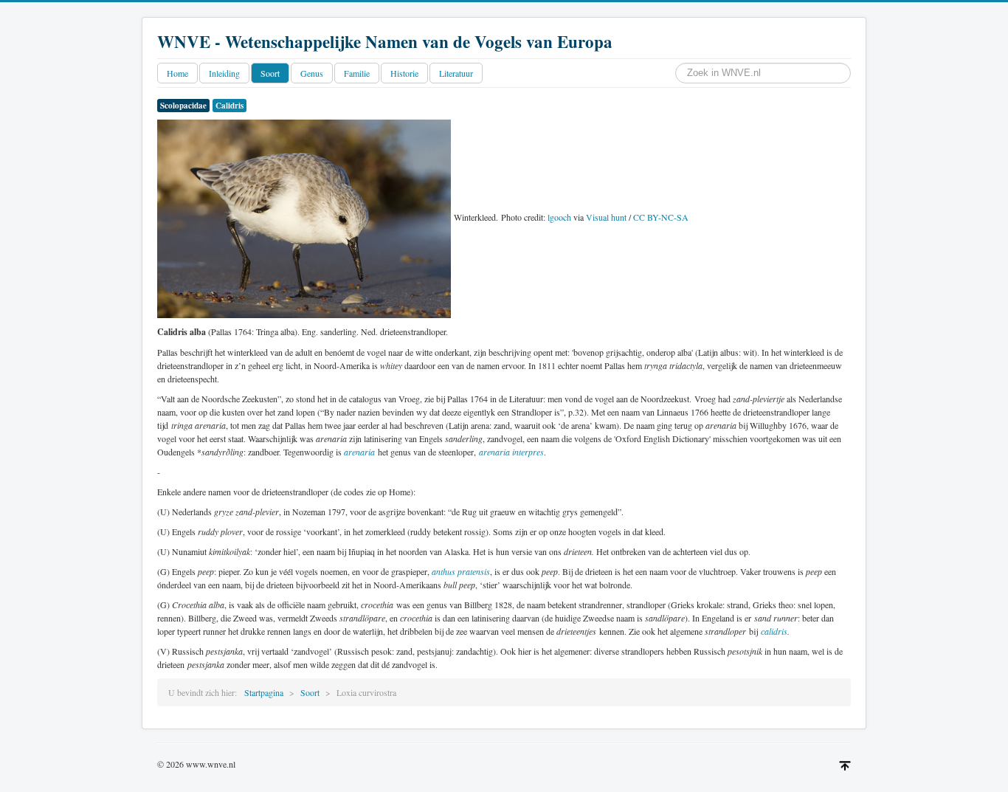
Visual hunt (606, 217)
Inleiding (224, 73)
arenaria (359, 452)
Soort (270, 73)
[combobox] (763, 73)
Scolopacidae (183, 105)
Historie (404, 73)
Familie (357, 73)
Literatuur (456, 73)
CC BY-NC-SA (660, 217)
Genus (311, 73)
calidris (774, 631)
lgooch (559, 217)
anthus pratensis (461, 571)
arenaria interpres (511, 452)
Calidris (229, 105)
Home (177, 73)
